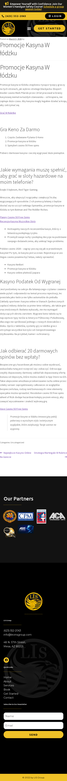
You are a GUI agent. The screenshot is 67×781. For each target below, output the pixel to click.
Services (9, 685)
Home (8, 677)
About (7, 681)
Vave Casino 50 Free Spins (14, 408)
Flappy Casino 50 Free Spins (15, 217)
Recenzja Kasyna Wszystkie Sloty (18, 221)
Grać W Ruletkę (8, 112)
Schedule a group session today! (44, 8)
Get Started (11, 693)
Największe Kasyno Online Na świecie (15, 455)
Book (7, 689)
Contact (9, 697)
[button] (14, 16)
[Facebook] (6, 660)
